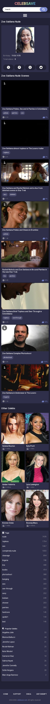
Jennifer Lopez (24, 642)
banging (24, 579)
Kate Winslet (24, 651)
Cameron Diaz (24, 656)
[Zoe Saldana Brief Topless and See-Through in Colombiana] (25, 296)
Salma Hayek (24, 661)
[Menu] (25, 15)
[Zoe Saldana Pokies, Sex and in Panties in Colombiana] (25, 93)
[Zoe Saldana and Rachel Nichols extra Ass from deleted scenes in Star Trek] (25, 172)
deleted (12, 194)
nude (24, 537)
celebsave (25, 3)
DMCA (28, 694)
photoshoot (24, 574)
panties (24, 607)
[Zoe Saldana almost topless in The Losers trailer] (25, 133)
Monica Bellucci (24, 637)
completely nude (24, 551)
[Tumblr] (30, 67)
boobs (24, 570)
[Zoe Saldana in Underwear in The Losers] (25, 377)
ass (24, 584)
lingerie (24, 560)
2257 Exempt (41, 694)
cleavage (24, 556)
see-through (24, 589)
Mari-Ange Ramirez (24, 675)
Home (5, 694)
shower (24, 603)
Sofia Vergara (24, 670)
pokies (6, 113)
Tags (7, 533)
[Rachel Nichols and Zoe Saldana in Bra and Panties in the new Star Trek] (25, 254)
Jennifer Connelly (24, 665)
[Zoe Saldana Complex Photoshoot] (25, 338)
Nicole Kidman (24, 647)
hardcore (24, 612)
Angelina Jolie (24, 632)
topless (24, 541)
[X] (8, 67)
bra (24, 565)
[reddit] (41, 67)
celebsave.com (22, 700)
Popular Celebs (11, 629)
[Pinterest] (19, 67)
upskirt (24, 617)
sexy (24, 593)
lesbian (24, 598)
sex (24, 546)
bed (24, 622)
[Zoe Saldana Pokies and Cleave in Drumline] (25, 214)
